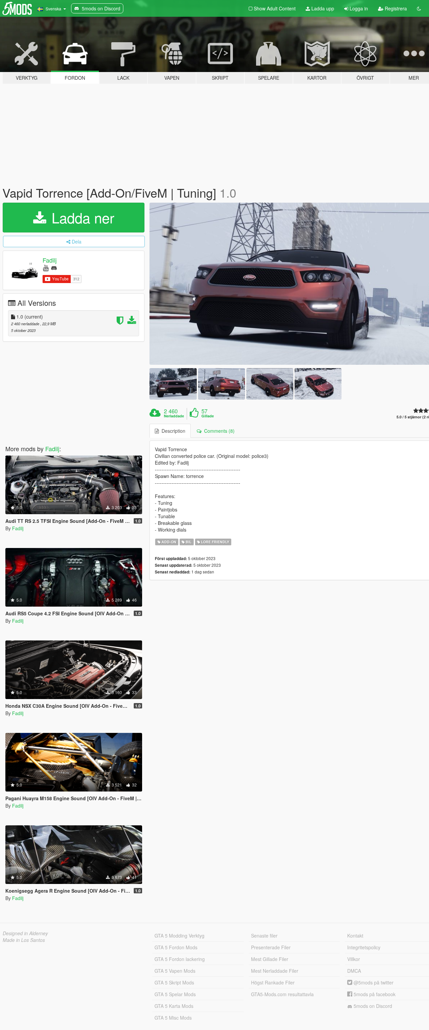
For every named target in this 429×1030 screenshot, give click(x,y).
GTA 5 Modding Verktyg (179, 935)
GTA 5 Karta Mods (174, 1006)
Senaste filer (264, 935)
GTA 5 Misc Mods (173, 1017)
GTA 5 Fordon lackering (180, 959)
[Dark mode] (419, 8)
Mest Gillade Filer (269, 959)
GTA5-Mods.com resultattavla (282, 994)
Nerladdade (174, 416)
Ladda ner (81, 217)
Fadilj (50, 260)
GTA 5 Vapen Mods (175, 970)
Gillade (207, 416)
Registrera (395, 8)
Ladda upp (322, 8)
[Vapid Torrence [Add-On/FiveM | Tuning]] (172, 383)
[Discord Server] (54, 267)
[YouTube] (46, 267)
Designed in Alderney (25, 933)
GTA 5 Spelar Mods (175, 994)
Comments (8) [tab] (218, 430)
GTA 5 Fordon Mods (176, 947)
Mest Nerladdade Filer (274, 970)
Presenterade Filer (271, 947)
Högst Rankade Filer (273, 982)
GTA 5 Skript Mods (174, 982)
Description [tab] (172, 430)
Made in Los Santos (24, 940)
